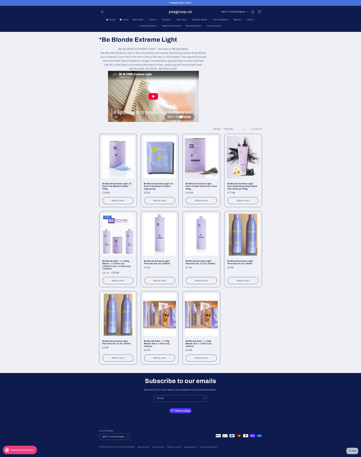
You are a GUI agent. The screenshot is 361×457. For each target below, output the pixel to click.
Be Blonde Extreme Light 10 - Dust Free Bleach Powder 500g (117, 186)
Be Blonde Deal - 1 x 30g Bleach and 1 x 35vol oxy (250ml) (199, 343)
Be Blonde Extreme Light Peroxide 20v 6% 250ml (240, 262)
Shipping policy (190, 447)
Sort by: (217, 129)
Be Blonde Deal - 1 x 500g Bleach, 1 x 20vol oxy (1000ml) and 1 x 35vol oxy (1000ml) (116, 265)
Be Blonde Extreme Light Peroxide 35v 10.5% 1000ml (200, 262)
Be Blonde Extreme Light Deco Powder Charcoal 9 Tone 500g (201, 186)
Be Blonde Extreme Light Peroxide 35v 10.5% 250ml (116, 342)
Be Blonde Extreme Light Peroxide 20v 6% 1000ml (157, 262)
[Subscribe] (204, 398)
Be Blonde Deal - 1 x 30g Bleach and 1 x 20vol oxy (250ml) (157, 343)
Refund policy (143, 447)
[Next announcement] (261, 3)
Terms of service (174, 447)
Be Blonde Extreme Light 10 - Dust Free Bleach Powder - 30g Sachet (159, 186)
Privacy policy (158, 447)
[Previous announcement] (100, 3)
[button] (102, 12)
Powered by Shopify (126, 447)
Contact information (208, 447)
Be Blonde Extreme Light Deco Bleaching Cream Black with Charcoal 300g (242, 186)
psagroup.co (111, 447)
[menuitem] (110, 20)
